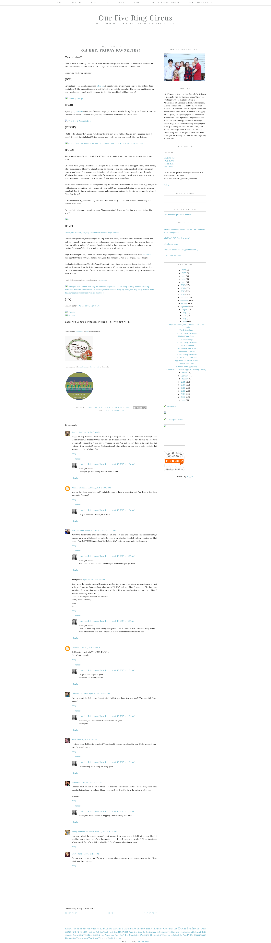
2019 (183, 282)
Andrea (78, 331)
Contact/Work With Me (202, 3)
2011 (183, 390)
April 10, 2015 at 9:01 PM (87, 739)
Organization (134, 935)
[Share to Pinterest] (145, 407)
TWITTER (168, 166)
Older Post (71, 913)
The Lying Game (186, 330)
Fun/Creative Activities (108, 932)
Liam (198, 931)
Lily (204, 931)
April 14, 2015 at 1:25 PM (88, 853)
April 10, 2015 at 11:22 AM (104, 530)
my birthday (77, 111)
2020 (183, 279)
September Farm (82, 367)
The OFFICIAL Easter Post (186, 357)
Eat (107, 3)
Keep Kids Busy (135, 931)
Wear (121, 3)
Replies (77, 458)
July (184, 312)
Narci (81, 331)
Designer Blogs (143, 941)
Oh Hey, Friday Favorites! (186, 333)
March (184, 372)
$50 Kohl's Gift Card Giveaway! (177, 238)
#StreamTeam (70, 928)
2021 (183, 276)
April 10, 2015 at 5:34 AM (89, 432)
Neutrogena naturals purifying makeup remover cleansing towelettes (92, 232)
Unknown (75, 647)
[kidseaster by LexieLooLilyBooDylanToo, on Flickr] (70, 312)
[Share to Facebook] (142, 407)
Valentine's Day (104, 938)
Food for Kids (93, 931)
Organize (138, 3)
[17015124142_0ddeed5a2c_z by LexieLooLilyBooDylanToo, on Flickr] (78, 120)
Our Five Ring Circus (136, 17)
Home (60, 3)
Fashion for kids (79, 931)
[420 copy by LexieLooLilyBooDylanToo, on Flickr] (70, 315)
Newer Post (150, 913)
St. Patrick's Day (187, 935)
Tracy (74, 853)
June (184, 315)
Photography (156, 934)
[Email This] (134, 407)
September (184, 306)
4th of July (81, 928)
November (184, 300)
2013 (183, 384)
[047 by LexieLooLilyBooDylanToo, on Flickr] (68, 219)
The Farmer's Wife (94, 367)
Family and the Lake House (83, 831)
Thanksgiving (70, 938)
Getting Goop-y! (186, 339)
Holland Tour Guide (186, 336)
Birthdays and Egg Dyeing (186, 366)
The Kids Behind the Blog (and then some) (181, 249)
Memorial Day (70, 935)
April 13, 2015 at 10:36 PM (106, 831)
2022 (184, 273)
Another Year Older (186, 363)
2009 (183, 397)
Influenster (103, 280)
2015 (183, 294)
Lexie (193, 931)
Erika (87, 331)
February (184, 375)
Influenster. (147, 254)
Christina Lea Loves (80, 693)
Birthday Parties (145, 928)
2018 (183, 285)
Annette (75, 432)
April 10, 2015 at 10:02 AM (99, 487)
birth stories (116, 938)
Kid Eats (145, 932)
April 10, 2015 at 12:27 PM (94, 579)
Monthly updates (84, 934)
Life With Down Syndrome (166, 3)
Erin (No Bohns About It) (82, 530)
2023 (184, 270)
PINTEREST (169, 163)
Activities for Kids (96, 928)
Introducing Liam (171, 244)
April (185, 321)
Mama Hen (76, 782)
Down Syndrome (189, 928)
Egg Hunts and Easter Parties (186, 360)
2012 (183, 388)
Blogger (190, 476)
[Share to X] (139, 407)
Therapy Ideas (82, 938)
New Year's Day (107, 935)
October (184, 303)
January (185, 378)
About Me (77, 3)
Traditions (93, 938)
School (176, 935)
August (184, 309)
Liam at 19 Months (186, 345)
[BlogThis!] (137, 407)
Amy (74, 739)
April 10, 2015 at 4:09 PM (90, 647)
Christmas (168, 928)
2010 (183, 394)
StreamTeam (200, 934)
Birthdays (157, 928)
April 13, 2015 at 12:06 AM (123, 670)
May (184, 318)
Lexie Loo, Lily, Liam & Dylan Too (93, 464)
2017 (183, 288)
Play (93, 3)
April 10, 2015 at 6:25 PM (99, 693)
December (185, 297)
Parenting (144, 934)
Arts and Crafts (115, 928)
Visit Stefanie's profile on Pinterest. (178, 214)
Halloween (123, 931)
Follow (166, 185)
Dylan (203, 928)
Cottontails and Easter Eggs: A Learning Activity (186, 369)
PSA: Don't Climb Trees (186, 348)
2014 (183, 381)
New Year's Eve (121, 935)
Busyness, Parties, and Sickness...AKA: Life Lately (186, 325)
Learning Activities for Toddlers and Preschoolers (169, 931)
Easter (68, 931)
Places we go (167, 935)
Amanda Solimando (80, 487)
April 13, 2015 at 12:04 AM (123, 464)
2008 (183, 400)
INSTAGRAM (169, 157)
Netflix (96, 934)
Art (106, 929)
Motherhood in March (186, 351)
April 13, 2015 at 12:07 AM (123, 811)
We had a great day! (89, 305)
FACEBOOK (169, 160)
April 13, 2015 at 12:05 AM (123, 556)
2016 (183, 291)
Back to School (129, 928)
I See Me (100, 85)
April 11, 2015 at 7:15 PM (91, 782)
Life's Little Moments (172, 255)
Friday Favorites (115, 411)
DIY (175, 928)
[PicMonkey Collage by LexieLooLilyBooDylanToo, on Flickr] (74, 98)
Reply (74, 453)
